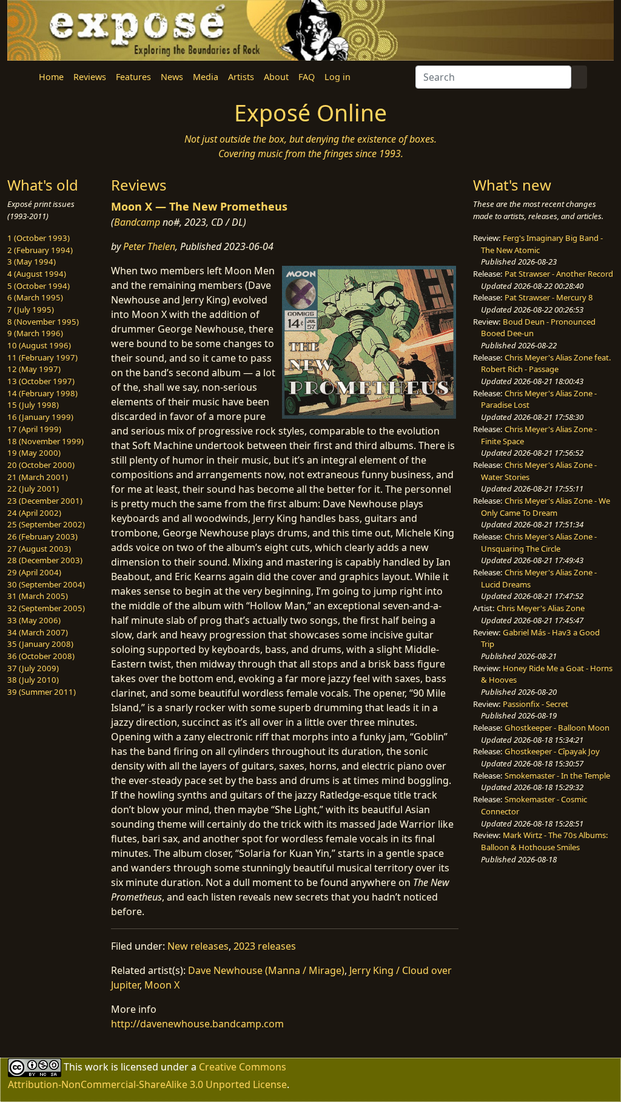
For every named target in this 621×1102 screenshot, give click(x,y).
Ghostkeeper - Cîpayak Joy (552, 751)
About (276, 77)
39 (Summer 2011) (41, 691)
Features (133, 77)
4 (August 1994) (36, 273)
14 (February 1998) (42, 393)
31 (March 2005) (37, 595)
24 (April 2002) (34, 512)
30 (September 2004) (46, 584)
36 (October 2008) (41, 656)
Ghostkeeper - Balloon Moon (557, 727)
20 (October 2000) (41, 464)
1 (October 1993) (38, 237)
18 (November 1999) (45, 441)
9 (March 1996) (35, 333)
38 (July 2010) (33, 679)
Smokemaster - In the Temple (557, 775)
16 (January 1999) (40, 416)
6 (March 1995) (35, 297)
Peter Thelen (149, 246)
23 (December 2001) (44, 500)
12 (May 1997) (34, 368)
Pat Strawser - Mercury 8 (549, 297)
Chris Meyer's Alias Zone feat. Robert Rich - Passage (546, 363)
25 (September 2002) (46, 524)
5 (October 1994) (38, 285)
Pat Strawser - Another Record (559, 273)
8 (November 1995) (43, 321)
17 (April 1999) (34, 429)
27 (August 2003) (39, 548)
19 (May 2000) (34, 452)
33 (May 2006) (34, 620)
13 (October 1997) (41, 381)
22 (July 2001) (33, 488)
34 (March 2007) (37, 632)
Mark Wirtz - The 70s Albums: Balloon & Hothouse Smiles (544, 841)
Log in (337, 77)
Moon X (162, 985)
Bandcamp (137, 222)
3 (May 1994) (31, 261)
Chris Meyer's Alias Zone (541, 608)
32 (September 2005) (46, 608)
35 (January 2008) (40, 643)
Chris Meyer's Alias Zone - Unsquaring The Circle (539, 542)
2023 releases (264, 946)
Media (205, 77)
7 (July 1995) (30, 309)
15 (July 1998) (33, 404)
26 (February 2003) (42, 536)
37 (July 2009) (33, 668)
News (172, 77)
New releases (198, 946)
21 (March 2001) (37, 477)
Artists (241, 77)
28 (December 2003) (44, 560)
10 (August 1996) (39, 345)
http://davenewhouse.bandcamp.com (197, 1023)
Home (51, 77)
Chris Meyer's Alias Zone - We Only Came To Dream (545, 506)
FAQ (306, 77)
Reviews (89, 77)
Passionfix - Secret (535, 703)
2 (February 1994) (40, 250)
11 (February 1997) (42, 357)
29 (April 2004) (34, 572)
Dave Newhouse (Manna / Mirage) (266, 970)
